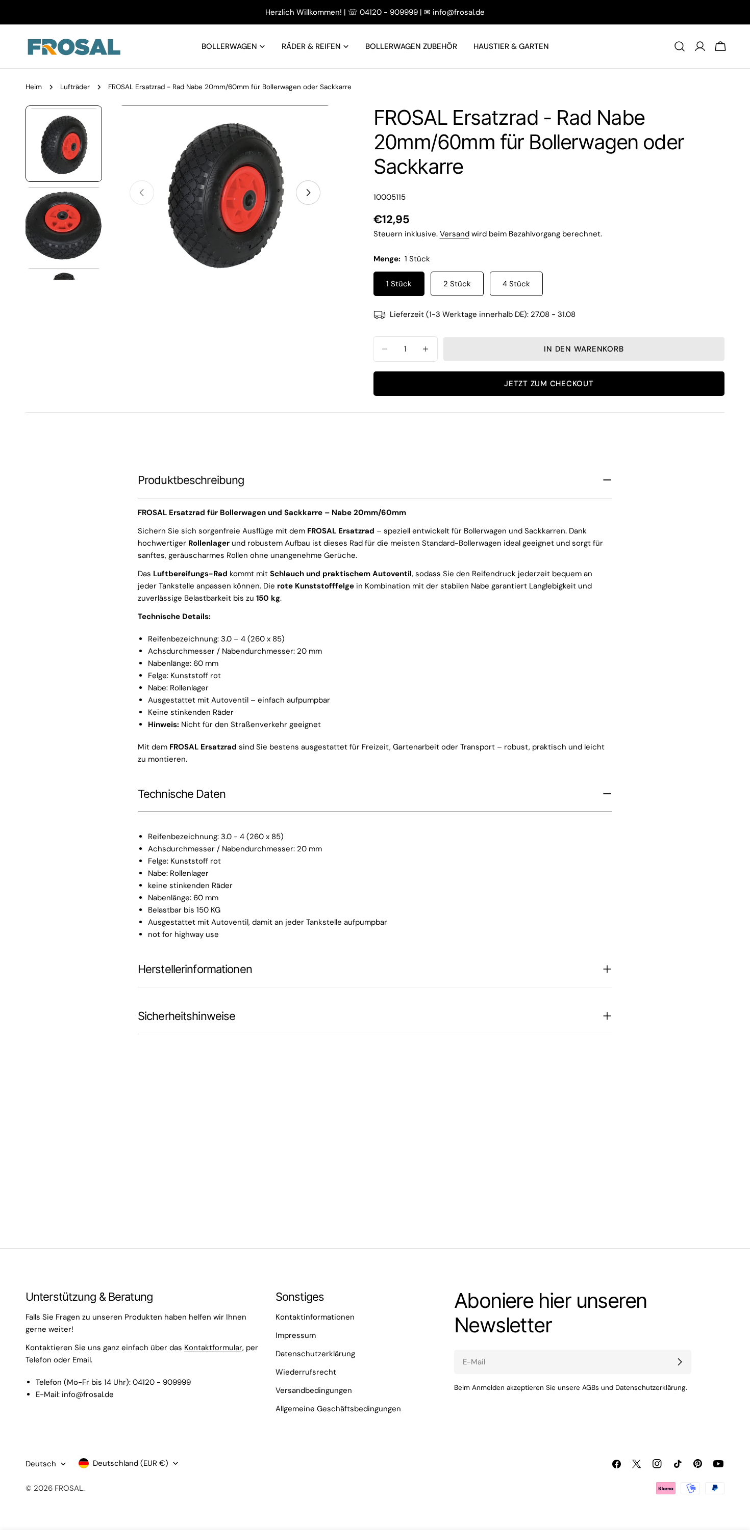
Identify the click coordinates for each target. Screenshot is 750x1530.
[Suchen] (679, 46)
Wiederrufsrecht (306, 1372)
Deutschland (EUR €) (130, 1463)
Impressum (296, 1335)
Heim (34, 87)
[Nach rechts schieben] (308, 192)
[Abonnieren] (679, 1362)
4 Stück (516, 284)
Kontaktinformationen (315, 1317)
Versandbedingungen (314, 1390)
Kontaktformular (213, 1348)
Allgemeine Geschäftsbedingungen (338, 1409)
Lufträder (75, 87)
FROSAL (69, 1488)
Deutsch (41, 1464)
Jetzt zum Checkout (549, 384)
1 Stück (399, 284)
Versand (454, 234)
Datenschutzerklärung (315, 1354)
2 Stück (457, 284)
